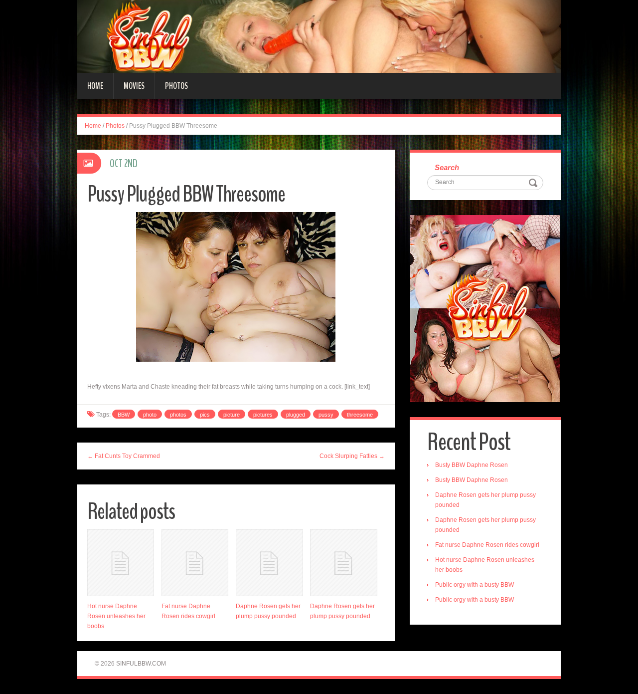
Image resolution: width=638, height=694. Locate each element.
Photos (176, 86)
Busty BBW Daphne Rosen (471, 465)
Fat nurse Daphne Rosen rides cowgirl (487, 544)
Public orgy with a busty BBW (474, 584)
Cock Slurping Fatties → (352, 456)
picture (231, 415)
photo (150, 415)
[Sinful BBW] (319, 35)
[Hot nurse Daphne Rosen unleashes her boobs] (120, 562)
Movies (134, 86)
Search (447, 167)
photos (178, 415)
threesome (360, 415)
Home (95, 86)
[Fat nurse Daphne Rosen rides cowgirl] (194, 562)
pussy (326, 415)
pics (205, 415)
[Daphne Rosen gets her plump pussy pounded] (269, 562)
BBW (124, 415)
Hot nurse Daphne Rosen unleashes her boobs (116, 616)
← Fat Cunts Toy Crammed (123, 456)
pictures (263, 415)
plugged (295, 415)
